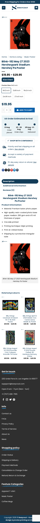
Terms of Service (9, 429)
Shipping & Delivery (10, 460)
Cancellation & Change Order (15, 470)
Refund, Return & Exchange (13, 475)
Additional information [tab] (14, 185)
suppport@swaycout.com (13, 384)
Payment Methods (10, 465)
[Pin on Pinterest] (11, 170)
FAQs (4, 418)
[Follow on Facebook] (3, 399)
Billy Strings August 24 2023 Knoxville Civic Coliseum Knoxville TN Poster (10, 351)
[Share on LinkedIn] (14, 170)
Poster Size (6, 85)
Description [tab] (8, 181)
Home (4, 57)
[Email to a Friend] (8, 170)
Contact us (6, 413)
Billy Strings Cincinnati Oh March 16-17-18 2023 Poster (10, 319)
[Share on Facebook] (3, 170)
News (4, 439)
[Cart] (36, 8)
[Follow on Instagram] (7, 399)
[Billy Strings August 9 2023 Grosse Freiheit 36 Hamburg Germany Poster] (29, 337)
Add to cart (26, 110)
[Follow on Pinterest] (14, 399)
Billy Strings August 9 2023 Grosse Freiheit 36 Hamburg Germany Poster (30, 352)
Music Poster (29, 57)
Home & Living (16, 57)
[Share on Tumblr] (17, 170)
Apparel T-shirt (8, 491)
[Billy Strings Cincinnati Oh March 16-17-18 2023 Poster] (10, 305)
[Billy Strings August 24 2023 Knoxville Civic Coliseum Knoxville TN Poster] (10, 337)
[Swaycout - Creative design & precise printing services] (20, 8)
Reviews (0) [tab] (8, 190)
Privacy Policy (8, 424)
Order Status (7, 455)
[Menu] (4, 8)
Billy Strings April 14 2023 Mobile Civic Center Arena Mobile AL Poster (30, 319)
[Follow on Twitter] (10, 399)
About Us (6, 434)
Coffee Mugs (7, 501)
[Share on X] (6, 170)
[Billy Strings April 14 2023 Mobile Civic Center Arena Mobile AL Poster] (29, 305)
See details (19, 149)
